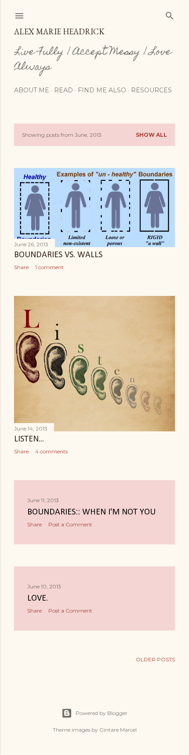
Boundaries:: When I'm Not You (91, 512)
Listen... (29, 439)
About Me (31, 90)
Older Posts (155, 659)
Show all (151, 134)
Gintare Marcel (118, 729)
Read (63, 90)
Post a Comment (70, 524)
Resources (151, 90)
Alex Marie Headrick (59, 31)
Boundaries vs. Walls (58, 255)
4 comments (51, 451)
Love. (37, 598)
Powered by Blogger (101, 713)
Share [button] (21, 267)
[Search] (169, 13)
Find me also (102, 90)
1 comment (49, 267)
